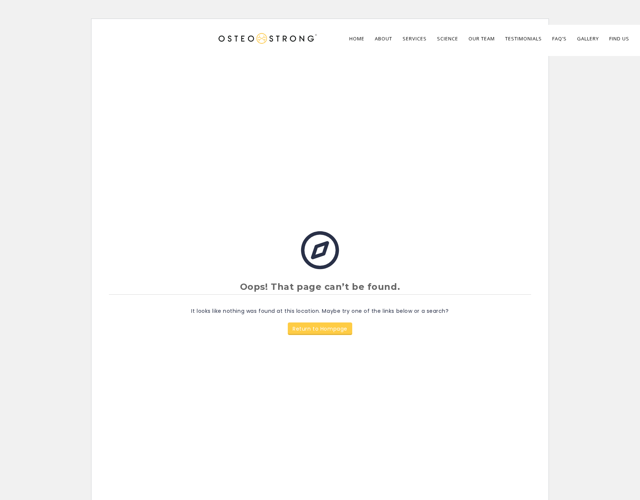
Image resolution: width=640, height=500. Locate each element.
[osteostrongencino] (266, 34)
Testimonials (523, 38)
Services (415, 38)
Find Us (619, 38)
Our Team (482, 38)
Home (356, 38)
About (383, 38)
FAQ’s (559, 38)
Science (447, 38)
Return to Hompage (320, 328)
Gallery (588, 38)
